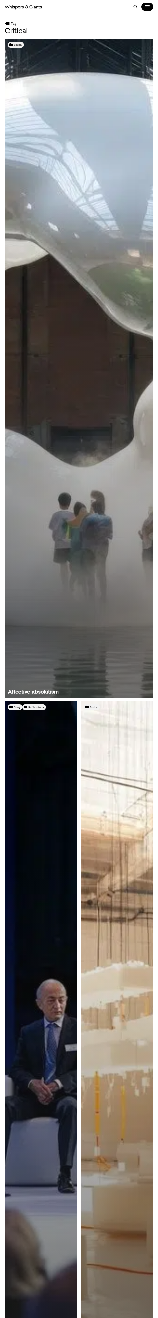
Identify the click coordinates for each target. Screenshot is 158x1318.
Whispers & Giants (23, 7)
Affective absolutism (33, 691)
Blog (17, 707)
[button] (147, 7)
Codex (18, 44)
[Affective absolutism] (79, 368)
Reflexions (36, 707)
